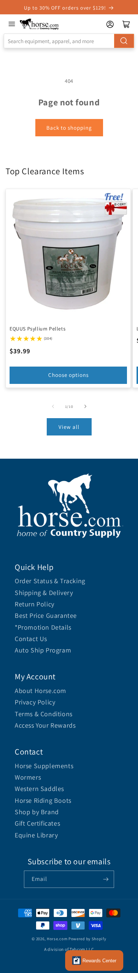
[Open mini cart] (126, 24)
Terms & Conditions (43, 714)
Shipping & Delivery (44, 592)
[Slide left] (53, 406)
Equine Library (36, 835)
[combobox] (69, 41)
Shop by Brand (37, 812)
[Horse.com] (39, 24)
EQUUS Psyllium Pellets (38, 328)
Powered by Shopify (87, 938)
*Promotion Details (43, 627)
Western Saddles (39, 788)
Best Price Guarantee (46, 615)
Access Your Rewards (45, 725)
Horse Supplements (44, 766)
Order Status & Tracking (50, 581)
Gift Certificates (37, 823)
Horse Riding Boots (43, 800)
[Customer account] (110, 24)
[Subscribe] (106, 879)
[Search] (124, 41)
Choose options (68, 374)
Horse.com (57, 938)
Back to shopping (69, 127)
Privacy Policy (35, 702)
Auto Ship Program (43, 650)
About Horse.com (40, 690)
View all (69, 426)
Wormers (28, 777)
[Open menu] (12, 24)
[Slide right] (85, 406)
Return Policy (34, 604)
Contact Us (31, 638)
